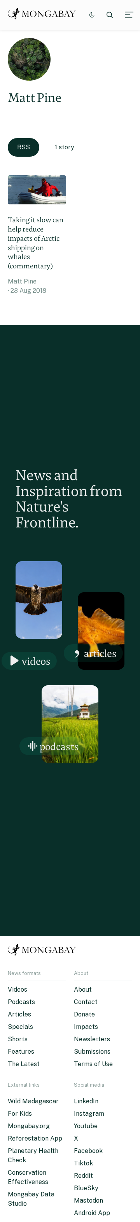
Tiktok (83, 1163)
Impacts (86, 1026)
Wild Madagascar (33, 1101)
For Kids (20, 1113)
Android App (92, 1213)
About (83, 989)
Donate (84, 1014)
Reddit (83, 1175)
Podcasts (59, 746)
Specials (20, 1026)
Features (21, 1051)
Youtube (86, 1126)
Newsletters (92, 1039)
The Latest (24, 1064)
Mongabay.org (29, 1126)
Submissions (92, 1051)
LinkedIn (86, 1101)
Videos (36, 661)
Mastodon (88, 1200)
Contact (86, 1002)
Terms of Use (93, 1064)
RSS (23, 147)
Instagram (89, 1113)
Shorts (18, 1039)
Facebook (88, 1151)
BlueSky (86, 1188)
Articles (100, 653)
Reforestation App (35, 1138)
